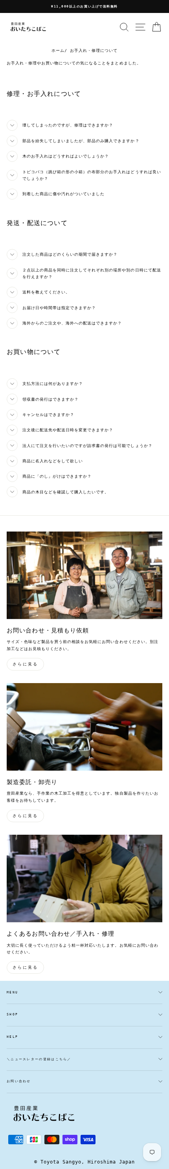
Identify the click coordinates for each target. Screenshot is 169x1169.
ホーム (57, 50)
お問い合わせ (19, 1081)
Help (12, 1037)
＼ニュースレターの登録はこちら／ (39, 1059)
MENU (12, 992)
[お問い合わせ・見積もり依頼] (84, 575)
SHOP (12, 1014)
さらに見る (25, 664)
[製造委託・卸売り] (84, 727)
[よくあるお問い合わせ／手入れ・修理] (84, 878)
